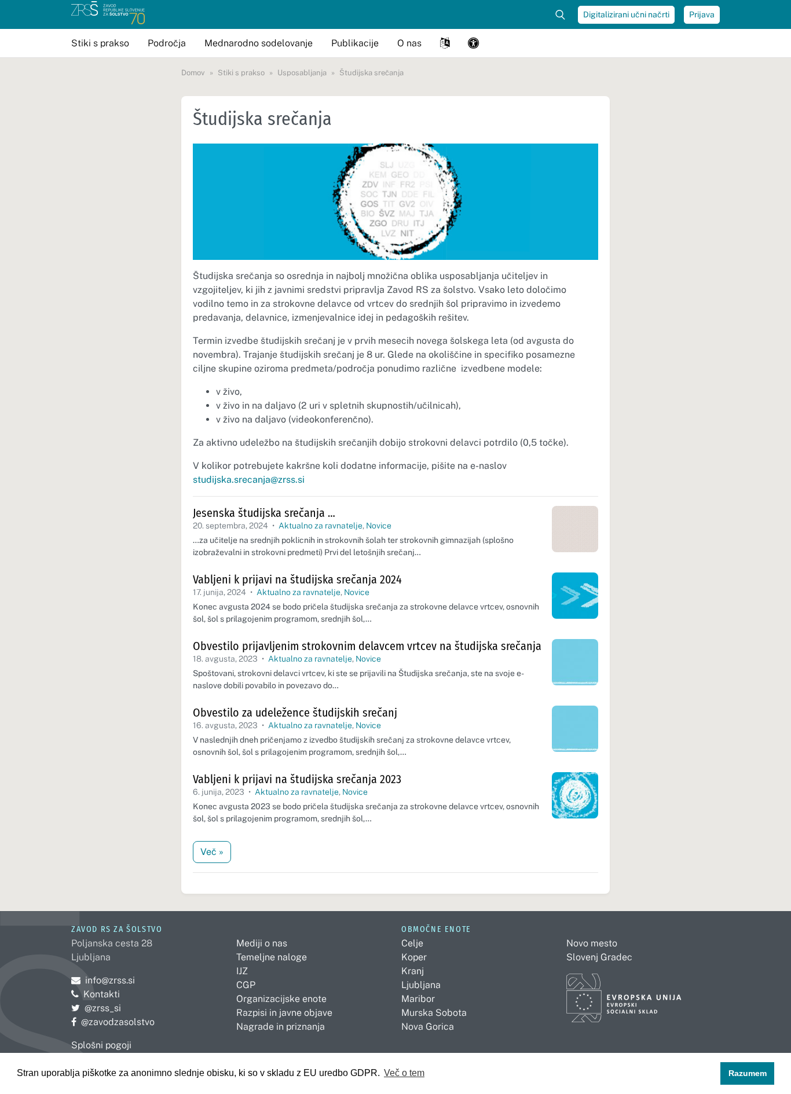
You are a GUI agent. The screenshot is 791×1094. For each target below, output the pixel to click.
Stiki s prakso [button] (100, 43)
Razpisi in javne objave (284, 1012)
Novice (378, 525)
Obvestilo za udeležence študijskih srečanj (295, 712)
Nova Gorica (427, 1026)
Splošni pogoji (101, 1045)
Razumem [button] (747, 1073)
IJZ (242, 970)
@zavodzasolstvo (113, 1021)
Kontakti (101, 994)
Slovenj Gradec (599, 957)
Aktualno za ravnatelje (320, 525)
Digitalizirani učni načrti (626, 14)
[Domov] (108, 14)
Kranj (412, 970)
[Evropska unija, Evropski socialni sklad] (624, 992)
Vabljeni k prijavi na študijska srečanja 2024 (297, 579)
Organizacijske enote (281, 998)
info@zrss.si (103, 980)
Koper (414, 957)
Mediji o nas (261, 943)
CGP (245, 984)
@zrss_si (96, 1008)
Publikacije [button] (355, 43)
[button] (444, 43)
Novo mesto (591, 943)
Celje (412, 943)
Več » (212, 851)
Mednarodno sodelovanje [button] (258, 43)
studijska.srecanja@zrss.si (249, 479)
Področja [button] (167, 43)
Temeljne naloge (271, 957)
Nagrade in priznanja (280, 1026)
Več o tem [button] (404, 1073)
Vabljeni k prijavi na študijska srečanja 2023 (297, 779)
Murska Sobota (434, 1012)
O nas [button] (409, 43)
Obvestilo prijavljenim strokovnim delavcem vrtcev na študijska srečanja (367, 646)
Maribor (418, 998)
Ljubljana (421, 984)
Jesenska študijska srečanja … (264, 513)
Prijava (702, 14)
